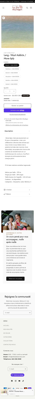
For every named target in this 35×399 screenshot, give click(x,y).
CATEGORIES (7, 337)
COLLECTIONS (8, 341)
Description (9, 131)
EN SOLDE (6, 333)
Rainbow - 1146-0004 (13, 69)
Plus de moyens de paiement (17, 114)
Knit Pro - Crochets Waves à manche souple (16, 391)
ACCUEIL (6, 325)
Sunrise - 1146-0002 (13, 80)
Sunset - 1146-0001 (12, 84)
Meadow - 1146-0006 (13, 77)
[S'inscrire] (30, 313)
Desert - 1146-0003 (13, 73)
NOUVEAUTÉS (7, 329)
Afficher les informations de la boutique (17, 125)
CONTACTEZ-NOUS (9, 344)
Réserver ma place (15, 278)
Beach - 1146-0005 (11, 65)
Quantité (6, 88)
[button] (3, 8)
